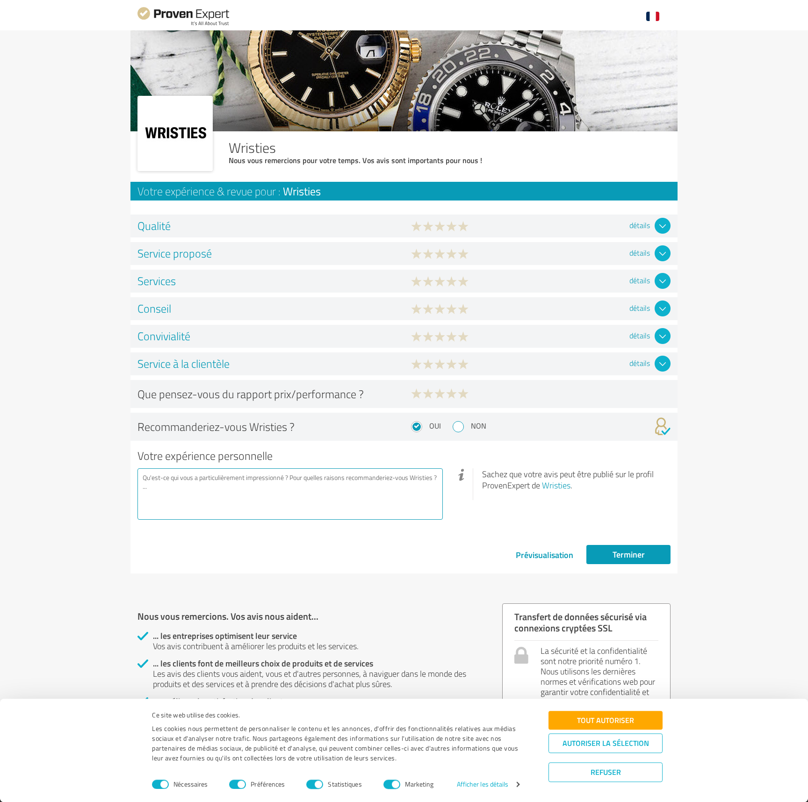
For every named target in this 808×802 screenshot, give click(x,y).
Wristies (556, 485)
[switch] (237, 784)
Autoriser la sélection (606, 743)
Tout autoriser (605, 720)
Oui (435, 426)
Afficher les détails (483, 784)
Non (478, 426)
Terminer (629, 554)
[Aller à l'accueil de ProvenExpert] (183, 24)
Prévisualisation (544, 555)
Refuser (606, 771)
